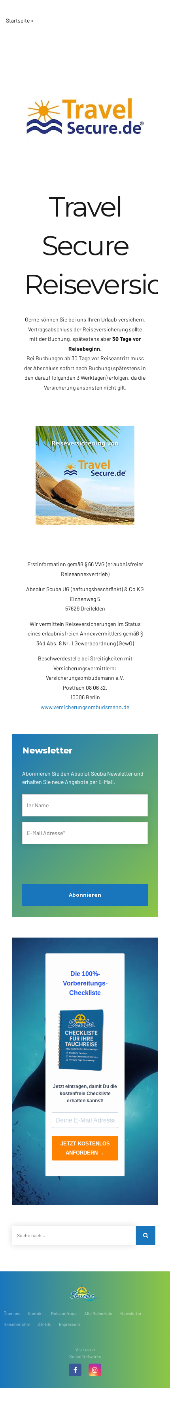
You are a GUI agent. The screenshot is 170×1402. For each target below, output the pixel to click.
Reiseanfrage (64, 1313)
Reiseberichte (17, 1324)
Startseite (18, 20)
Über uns (12, 1313)
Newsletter (131, 1313)
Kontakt (35, 1313)
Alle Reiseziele (98, 1313)
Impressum (69, 1324)
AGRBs (44, 1324)
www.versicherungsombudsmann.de (85, 707)
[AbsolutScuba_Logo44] (85, 1292)
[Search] (145, 1235)
